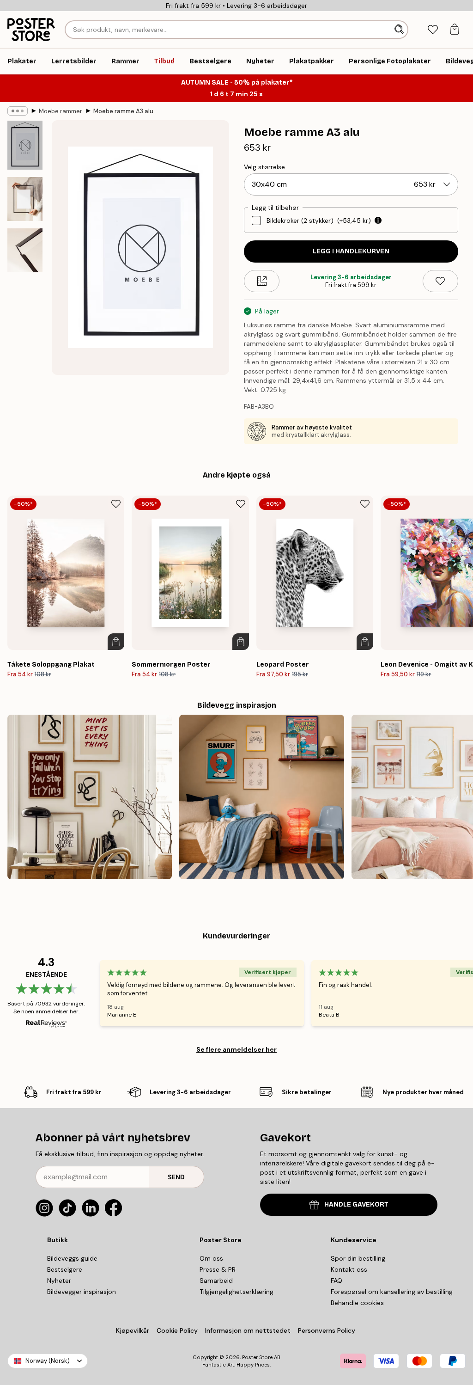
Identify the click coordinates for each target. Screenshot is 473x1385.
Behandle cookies (357, 1303)
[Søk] (400, 29)
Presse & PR (218, 1269)
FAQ (336, 1280)
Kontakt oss (349, 1269)
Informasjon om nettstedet (248, 1330)
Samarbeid (216, 1280)
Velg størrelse (264, 167)
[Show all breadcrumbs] (17, 111)
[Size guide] (261, 281)
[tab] (432, 30)
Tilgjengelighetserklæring (236, 1291)
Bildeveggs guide (72, 1258)
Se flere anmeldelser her (236, 1049)
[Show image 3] (24, 250)
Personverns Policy (327, 1330)
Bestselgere (64, 1269)
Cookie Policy (177, 1330)
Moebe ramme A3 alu (123, 111)
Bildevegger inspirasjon (81, 1291)
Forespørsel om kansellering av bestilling (392, 1291)
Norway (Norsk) (47, 1361)
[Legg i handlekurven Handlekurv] (116, 641)
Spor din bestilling (358, 1258)
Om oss (211, 1258)
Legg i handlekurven (351, 251)
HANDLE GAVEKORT (356, 1204)
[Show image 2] (24, 199)
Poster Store (257, 1357)
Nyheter (59, 1280)
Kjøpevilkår (132, 1330)
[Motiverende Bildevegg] (89, 797)
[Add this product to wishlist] (440, 281)
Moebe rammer (60, 111)
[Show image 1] (24, 145)
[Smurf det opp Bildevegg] (261, 797)
